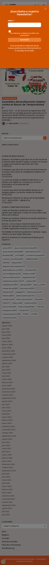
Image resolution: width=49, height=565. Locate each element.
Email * (11, 21)
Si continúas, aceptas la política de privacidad (24, 34)
